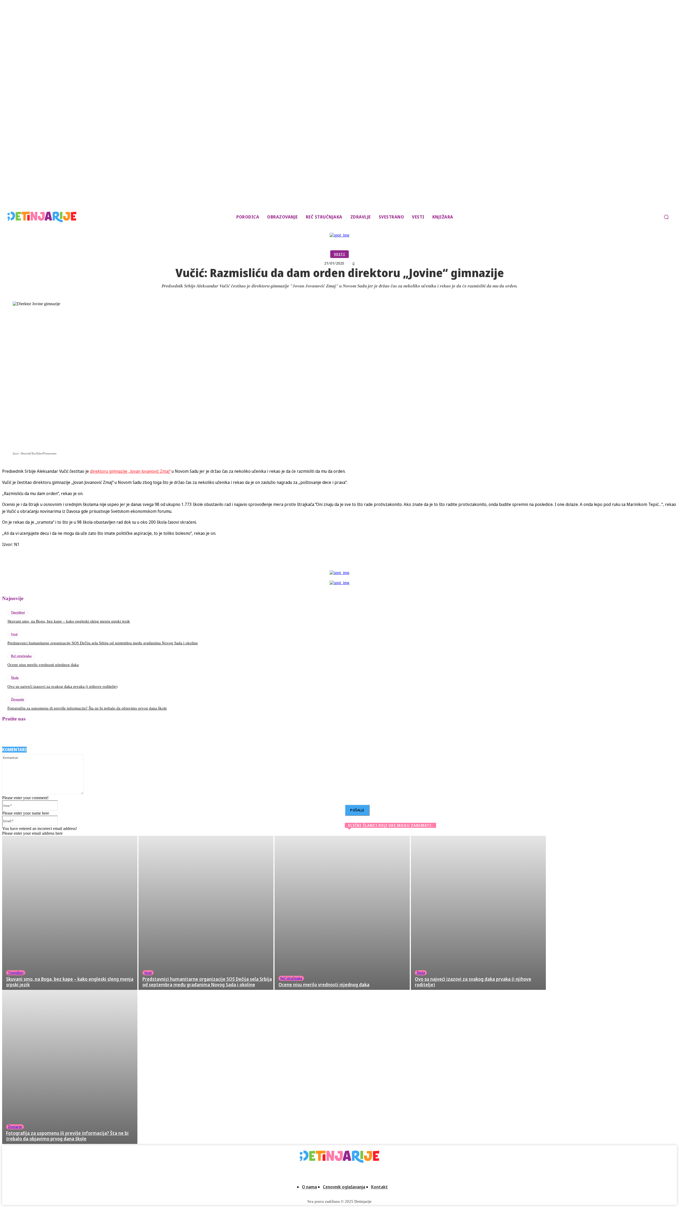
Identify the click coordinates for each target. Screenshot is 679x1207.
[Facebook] (330, 563)
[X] (350, 563)
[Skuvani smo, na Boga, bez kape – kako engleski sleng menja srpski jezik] (69, 913)
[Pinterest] (370, 563)
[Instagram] (22, 734)
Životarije (17, 699)
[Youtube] (80, 734)
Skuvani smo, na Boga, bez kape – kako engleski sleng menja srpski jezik (68, 621)
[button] (666, 217)
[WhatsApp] (389, 563)
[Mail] (36, 734)
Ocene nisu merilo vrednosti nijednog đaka (43, 665)
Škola (15, 678)
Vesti (339, 254)
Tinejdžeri (18, 612)
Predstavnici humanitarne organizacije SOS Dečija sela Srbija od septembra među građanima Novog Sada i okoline (102, 643)
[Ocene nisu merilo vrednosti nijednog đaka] (342, 913)
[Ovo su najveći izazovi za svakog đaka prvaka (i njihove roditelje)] (478, 913)
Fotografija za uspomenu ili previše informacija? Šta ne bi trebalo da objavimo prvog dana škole (87, 708)
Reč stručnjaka (21, 656)
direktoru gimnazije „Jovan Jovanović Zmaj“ (130, 471)
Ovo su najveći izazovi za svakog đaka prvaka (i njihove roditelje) (62, 686)
